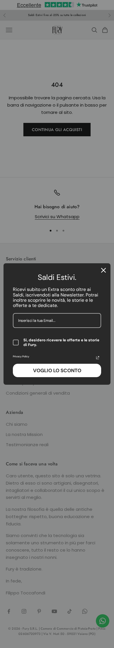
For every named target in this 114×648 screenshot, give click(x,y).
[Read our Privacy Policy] (97, 357)
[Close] (103, 270)
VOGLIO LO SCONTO (57, 370)
